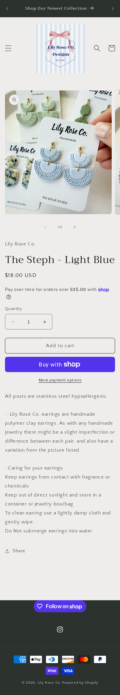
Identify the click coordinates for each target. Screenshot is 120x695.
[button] (8, 48)
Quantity (13, 308)
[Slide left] (45, 227)
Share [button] (19, 551)
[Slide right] (74, 227)
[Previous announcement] (7, 8)
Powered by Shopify (80, 683)
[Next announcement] (112, 8)
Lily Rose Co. (49, 683)
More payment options (60, 380)
